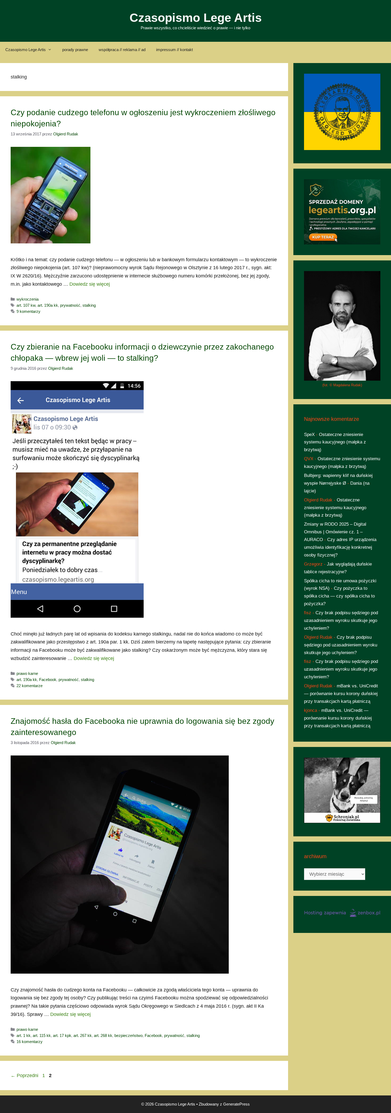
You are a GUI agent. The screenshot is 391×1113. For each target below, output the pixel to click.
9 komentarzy (28, 311)
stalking (89, 305)
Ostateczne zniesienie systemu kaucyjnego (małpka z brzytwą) (335, 442)
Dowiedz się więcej (89, 284)
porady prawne (75, 49)
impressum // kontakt (174, 49)
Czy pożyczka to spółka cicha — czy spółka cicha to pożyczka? (339, 596)
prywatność (70, 305)
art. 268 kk (103, 1035)
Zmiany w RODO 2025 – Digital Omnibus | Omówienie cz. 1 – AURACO (335, 532)
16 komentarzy (29, 1041)
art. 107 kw (25, 305)
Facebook (47, 679)
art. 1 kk (23, 1035)
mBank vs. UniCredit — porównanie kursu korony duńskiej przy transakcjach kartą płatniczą (341, 693)
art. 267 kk (82, 1035)
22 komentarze (29, 685)
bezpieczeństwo (128, 1035)
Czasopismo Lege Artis (196, 17)
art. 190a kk (48, 305)
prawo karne (27, 673)
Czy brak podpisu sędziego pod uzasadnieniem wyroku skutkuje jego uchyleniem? (341, 620)
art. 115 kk (42, 1035)
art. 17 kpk (62, 1035)
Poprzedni (24, 1075)
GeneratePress (236, 1104)
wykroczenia (27, 299)
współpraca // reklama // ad (122, 49)
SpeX (309, 434)
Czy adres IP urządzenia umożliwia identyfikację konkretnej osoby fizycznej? (340, 547)
